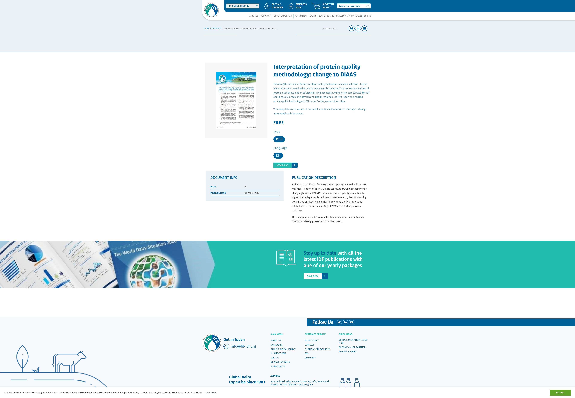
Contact (309, 344)
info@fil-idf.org (243, 346)
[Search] (368, 6)
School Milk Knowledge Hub (353, 341)
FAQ (307, 353)
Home (206, 28)
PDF (279, 139)
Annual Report (348, 351)
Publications (278, 353)
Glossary (310, 357)
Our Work (276, 344)
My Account (311, 340)
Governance (277, 366)
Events (274, 357)
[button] (253, 16)
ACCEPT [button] (560, 392)
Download (282, 165)
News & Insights (280, 362)
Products (217, 28)
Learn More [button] (210, 392)
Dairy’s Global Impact (283, 349)
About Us (275, 340)
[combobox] (354, 6)
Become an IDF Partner (352, 347)
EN (278, 155)
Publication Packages (317, 349)
